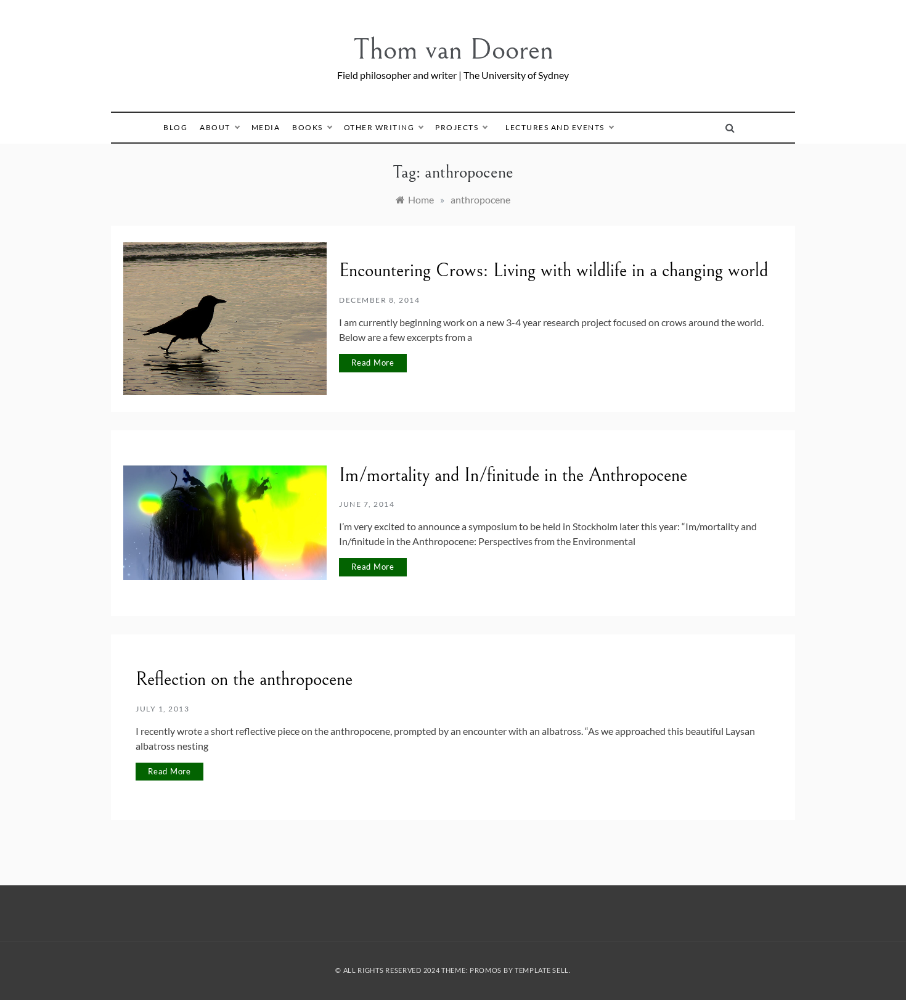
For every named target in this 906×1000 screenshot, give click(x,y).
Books (307, 127)
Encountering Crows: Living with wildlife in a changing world (553, 271)
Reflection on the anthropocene (244, 679)
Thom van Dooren (453, 50)
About (215, 127)
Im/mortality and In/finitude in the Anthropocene (513, 475)
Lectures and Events (555, 127)
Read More (372, 362)
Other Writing (379, 127)
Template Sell (542, 970)
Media (265, 127)
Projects (456, 127)
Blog (175, 127)
